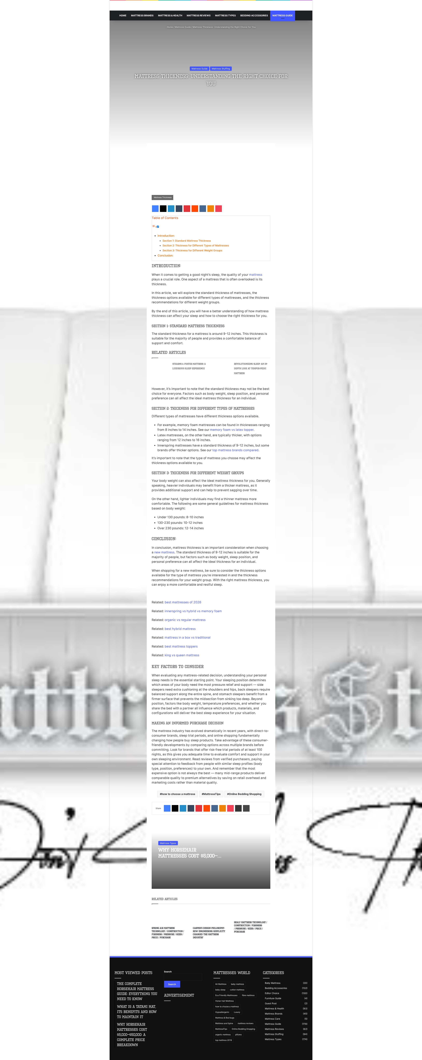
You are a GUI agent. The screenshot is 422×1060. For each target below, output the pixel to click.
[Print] (246, 808)
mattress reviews (245, 1023)
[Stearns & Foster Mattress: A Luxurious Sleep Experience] (161, 366)
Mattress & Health (170, 15)
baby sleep (220, 989)
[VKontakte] (202, 208)
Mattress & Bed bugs (224, 1017)
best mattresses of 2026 (183, 602)
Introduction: (166, 235)
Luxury (237, 1012)
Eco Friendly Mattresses (226, 995)
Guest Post (271, 1003)
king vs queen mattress (182, 655)
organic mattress (223, 1034)
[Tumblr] (179, 208)
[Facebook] (155, 208)
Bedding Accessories (254, 15)
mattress (255, 275)
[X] (163, 208)
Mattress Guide (282, 15)
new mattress (164, 552)
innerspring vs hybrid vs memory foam (193, 611)
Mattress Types (225, 15)
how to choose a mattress (178, 794)
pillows (238, 1034)
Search (168, 971)
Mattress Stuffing (221, 68)
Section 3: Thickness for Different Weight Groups (192, 250)
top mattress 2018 (223, 1040)
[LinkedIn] (171, 208)
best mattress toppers (181, 646)
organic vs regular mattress (185, 620)
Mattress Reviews (199, 15)
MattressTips (212, 794)
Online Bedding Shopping (245, 794)
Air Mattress (220, 984)
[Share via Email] (238, 808)
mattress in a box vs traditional (188, 637)
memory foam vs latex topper (232, 430)
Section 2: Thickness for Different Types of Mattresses (196, 245)
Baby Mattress (272, 983)
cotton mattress (237, 989)
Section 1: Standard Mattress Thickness (187, 240)
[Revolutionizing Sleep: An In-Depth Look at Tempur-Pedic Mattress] (222, 365)
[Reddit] (195, 208)
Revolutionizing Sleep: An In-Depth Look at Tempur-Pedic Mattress (251, 369)
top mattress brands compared (235, 450)
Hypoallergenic (222, 1012)
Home (122, 15)
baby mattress (237, 984)
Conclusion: (165, 255)
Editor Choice (272, 993)
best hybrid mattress (180, 629)
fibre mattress (248, 995)
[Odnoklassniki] (210, 208)
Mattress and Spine (224, 1023)
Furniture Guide (273, 998)
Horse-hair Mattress (224, 1001)
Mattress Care (272, 1018)
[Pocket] (218, 208)
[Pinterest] (187, 208)
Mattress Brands (142, 15)
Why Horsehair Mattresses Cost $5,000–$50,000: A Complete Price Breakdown (189, 859)
